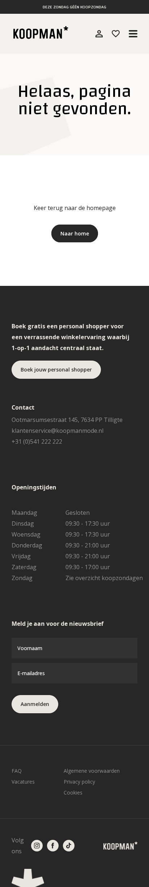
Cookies (73, 792)
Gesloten (77, 513)
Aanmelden (35, 704)
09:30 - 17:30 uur (87, 523)
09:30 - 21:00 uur (87, 545)
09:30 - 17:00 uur (87, 567)
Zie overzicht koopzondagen (104, 578)
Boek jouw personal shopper (56, 369)
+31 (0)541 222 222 (37, 441)
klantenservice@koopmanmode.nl (57, 431)
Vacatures (23, 781)
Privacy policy (79, 781)
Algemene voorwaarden (92, 770)
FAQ (17, 770)
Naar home (74, 233)
